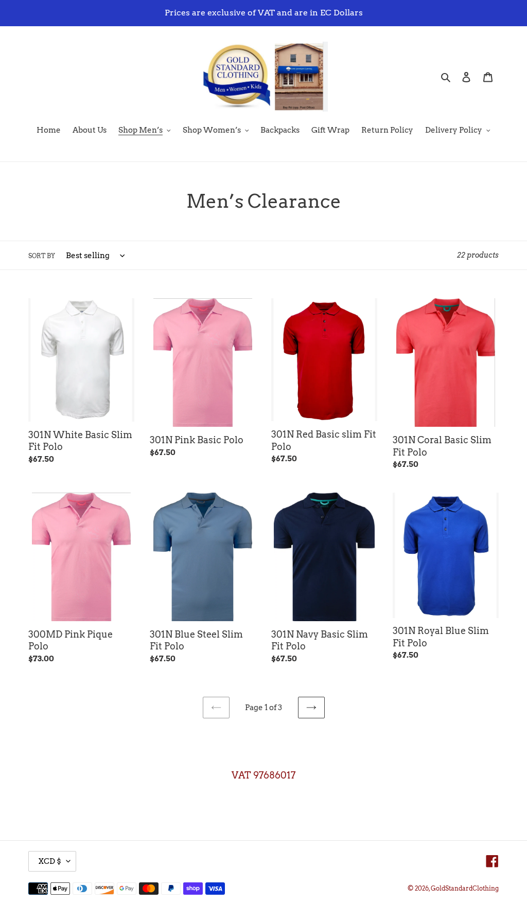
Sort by (41, 256)
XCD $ (49, 861)
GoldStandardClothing (465, 888)
